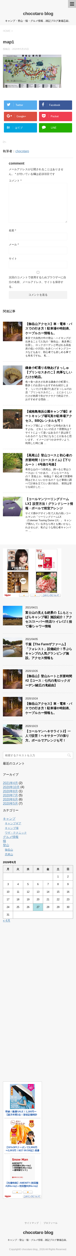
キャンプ (9, 818)
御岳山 (9, 849)
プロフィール (50, 1223)
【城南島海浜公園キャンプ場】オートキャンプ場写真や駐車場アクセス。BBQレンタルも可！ (48, 416)
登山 (6, 845)
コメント (15, 180)
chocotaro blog (38, 13)
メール (14, 244)
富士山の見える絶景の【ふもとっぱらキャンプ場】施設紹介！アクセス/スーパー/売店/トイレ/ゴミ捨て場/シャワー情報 (48, 619)
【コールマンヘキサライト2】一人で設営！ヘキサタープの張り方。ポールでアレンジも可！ (48, 736)
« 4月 (6, 920)
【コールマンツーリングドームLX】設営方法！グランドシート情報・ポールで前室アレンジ (49, 503)
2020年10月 (11, 787)
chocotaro (22, 151)
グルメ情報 (11, 837)
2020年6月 (10, 799)
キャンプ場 (12, 828)
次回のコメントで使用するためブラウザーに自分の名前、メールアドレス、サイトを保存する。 (37, 282)
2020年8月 (10, 791)
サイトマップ (32, 1223)
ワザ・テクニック (16, 832)
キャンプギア (13, 823)
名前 (12, 230)
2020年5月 (10, 803)
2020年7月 (10, 795)
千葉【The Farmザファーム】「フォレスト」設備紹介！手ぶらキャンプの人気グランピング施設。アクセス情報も (48, 651)
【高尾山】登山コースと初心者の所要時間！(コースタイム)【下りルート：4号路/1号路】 (48, 460)
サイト (13, 258)
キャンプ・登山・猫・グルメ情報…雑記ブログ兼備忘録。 (38, 1240)
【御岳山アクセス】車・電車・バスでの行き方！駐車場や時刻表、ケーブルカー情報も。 (48, 328)
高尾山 (9, 854)
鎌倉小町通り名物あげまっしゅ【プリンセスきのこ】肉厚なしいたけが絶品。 (48, 372)
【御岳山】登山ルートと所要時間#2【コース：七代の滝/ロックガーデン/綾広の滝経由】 (48, 680)
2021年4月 (10, 783)
